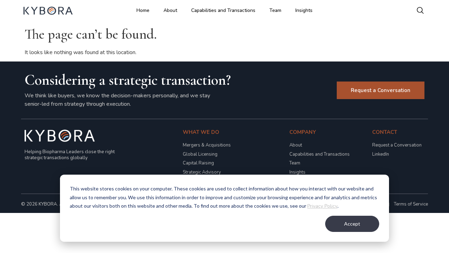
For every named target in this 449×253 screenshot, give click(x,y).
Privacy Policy (322, 206)
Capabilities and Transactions (223, 10)
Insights (304, 10)
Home (142, 10)
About (170, 10)
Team (275, 10)
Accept (352, 224)
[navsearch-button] (420, 10)
